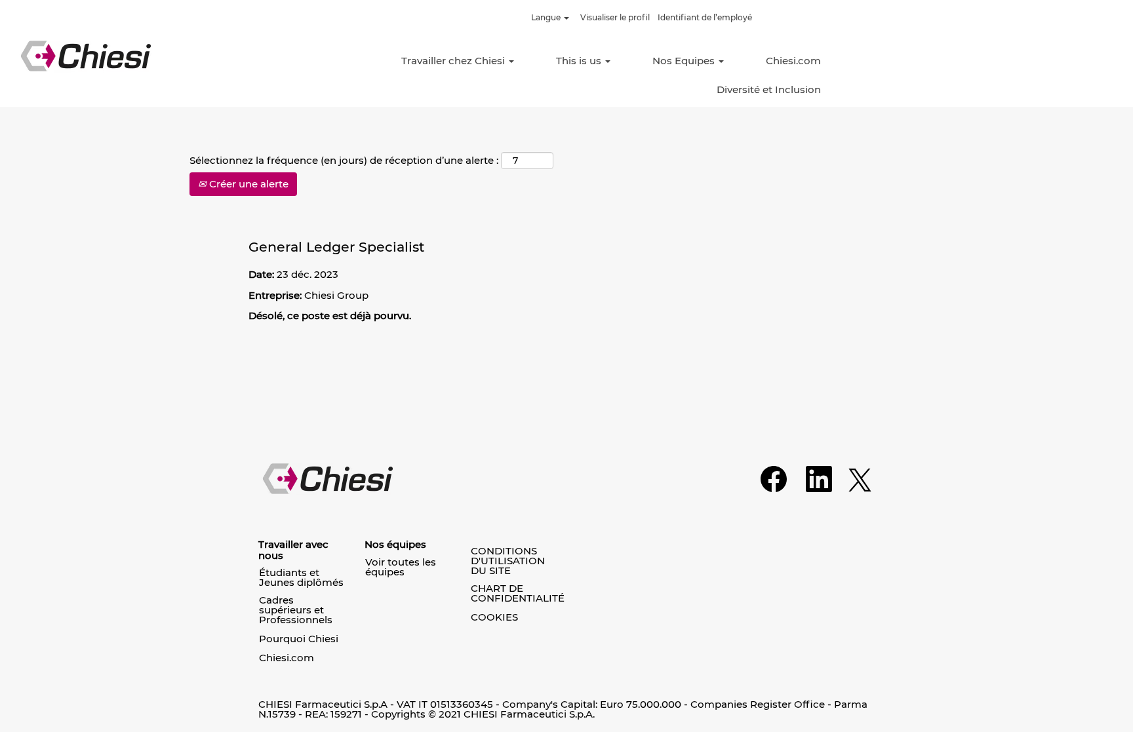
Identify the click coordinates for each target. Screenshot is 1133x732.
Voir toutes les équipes (400, 566)
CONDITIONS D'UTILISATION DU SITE (508, 560)
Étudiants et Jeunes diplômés (301, 577)
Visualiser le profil (615, 17)
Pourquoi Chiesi (298, 638)
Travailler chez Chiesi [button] (454, 60)
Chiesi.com (793, 60)
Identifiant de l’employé (705, 17)
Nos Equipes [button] (684, 60)
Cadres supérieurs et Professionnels (295, 609)
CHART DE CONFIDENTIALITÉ (518, 593)
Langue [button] (547, 17)
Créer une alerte (247, 184)
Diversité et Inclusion (769, 89)
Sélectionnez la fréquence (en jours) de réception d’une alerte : (343, 160)
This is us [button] (580, 60)
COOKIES (494, 617)
